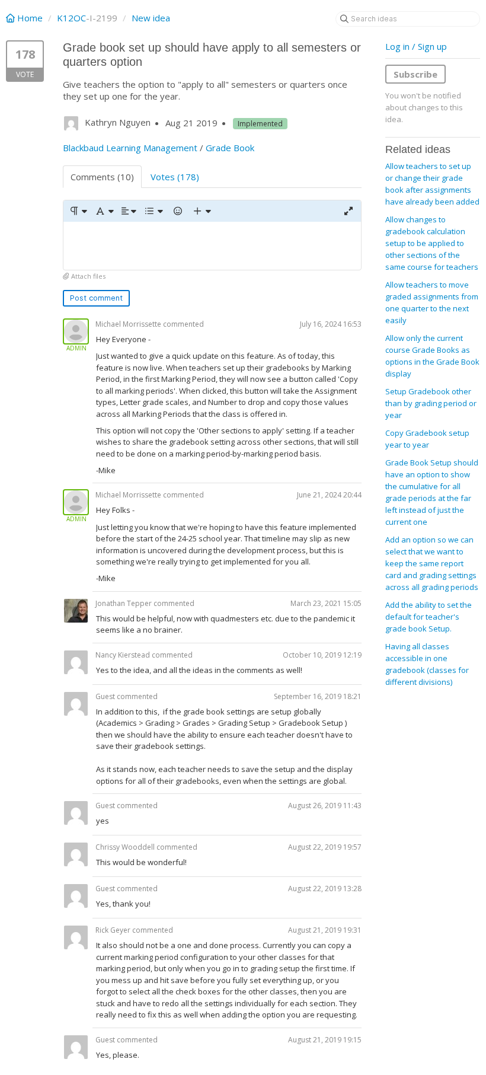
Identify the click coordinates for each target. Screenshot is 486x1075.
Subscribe (415, 74)
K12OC (71, 18)
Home (30, 18)
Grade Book (230, 148)
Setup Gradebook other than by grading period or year (431, 403)
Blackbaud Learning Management (130, 148)
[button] (78, 211)
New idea (151, 18)
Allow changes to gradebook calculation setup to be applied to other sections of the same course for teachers (431, 243)
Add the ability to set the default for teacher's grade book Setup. (428, 616)
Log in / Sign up (416, 46)
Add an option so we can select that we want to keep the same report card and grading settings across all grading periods (431, 563)
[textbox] (212, 245)
